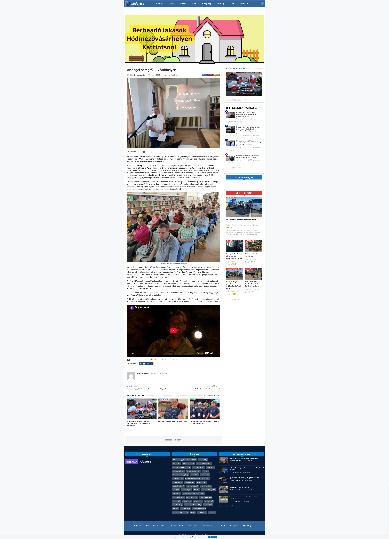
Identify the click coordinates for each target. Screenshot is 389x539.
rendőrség (186, 501)
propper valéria (172, 359)
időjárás (194, 475)
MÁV (196, 490)
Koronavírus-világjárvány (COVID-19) (197, 478)
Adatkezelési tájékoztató (155, 526)
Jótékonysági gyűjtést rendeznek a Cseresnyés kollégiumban (147, 389)
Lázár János (178, 486)
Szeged (198, 501)
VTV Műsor (244, 4)
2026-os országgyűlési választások (184, 460)
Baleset (177, 463)
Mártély (176, 493)
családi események (204, 463)
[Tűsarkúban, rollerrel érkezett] (223, 489)
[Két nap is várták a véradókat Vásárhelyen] (173, 409)
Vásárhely (185, 508)
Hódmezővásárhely (144, 359)
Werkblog (247, 526)
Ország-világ (206, 4)
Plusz (232, 4)
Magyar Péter (205, 486)
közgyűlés (189, 482)
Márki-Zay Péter (208, 490)
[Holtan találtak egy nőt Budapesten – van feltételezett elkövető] (223, 470)
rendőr (176, 501)
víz (192, 512)
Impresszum (193, 526)
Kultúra (183, 4)
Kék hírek (231, 197)
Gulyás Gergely (179, 471)
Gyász (229, 241)
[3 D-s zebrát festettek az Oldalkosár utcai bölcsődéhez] (223, 499)
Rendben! (213, 537)
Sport (194, 4)
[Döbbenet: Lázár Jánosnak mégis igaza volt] (223, 460)
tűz (175, 508)
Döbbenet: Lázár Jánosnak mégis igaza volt (243, 458)
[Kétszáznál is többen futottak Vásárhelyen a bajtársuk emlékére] (253, 274)
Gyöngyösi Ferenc (193, 471)
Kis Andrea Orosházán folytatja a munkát (206, 389)
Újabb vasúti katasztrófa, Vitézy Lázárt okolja (244, 478)
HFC (206, 471)
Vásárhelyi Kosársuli (180, 512)
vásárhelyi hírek (182, 359)
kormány (205, 475)
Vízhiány (202, 512)
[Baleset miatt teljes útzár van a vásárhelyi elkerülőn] (244, 207)
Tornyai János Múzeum (192, 505)
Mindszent (186, 490)
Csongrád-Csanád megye (181, 467)
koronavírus (178, 478)
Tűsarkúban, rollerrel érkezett (239, 487)
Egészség (163, 399)
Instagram (234, 526)
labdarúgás (201, 482)
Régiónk (171, 4)
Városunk (159, 4)
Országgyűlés (192, 497)
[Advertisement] (115, 30)
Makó (176, 490)
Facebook (221, 526)
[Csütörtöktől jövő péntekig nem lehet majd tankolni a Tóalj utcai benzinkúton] (234, 274)
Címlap (204, 74)
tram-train (208, 505)
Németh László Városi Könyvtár (158, 359)
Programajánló (206, 497)
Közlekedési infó (234, 269)
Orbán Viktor (178, 497)
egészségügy (198, 467)
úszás (212, 512)
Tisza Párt (177, 505)
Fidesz (210, 467)
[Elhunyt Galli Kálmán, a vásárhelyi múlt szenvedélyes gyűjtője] (234, 246)
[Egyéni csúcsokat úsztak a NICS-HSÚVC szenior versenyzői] (205, 409)
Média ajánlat (178, 526)
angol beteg (134, 359)
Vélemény (220, 4)
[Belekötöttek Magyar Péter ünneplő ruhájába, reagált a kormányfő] (230, 158)
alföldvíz (203, 460)
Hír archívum (207, 526)
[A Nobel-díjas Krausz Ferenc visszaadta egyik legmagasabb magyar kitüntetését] (230, 115)
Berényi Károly (188, 463)
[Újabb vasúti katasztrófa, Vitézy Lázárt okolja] (223, 480)
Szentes (209, 501)
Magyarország (192, 486)
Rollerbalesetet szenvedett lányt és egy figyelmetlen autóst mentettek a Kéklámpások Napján (244, 88)
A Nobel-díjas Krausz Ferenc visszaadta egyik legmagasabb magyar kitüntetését (246, 114)
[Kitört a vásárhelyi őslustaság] (253, 246)
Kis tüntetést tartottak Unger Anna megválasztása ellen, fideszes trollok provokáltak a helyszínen (248, 143)
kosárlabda (177, 482)
